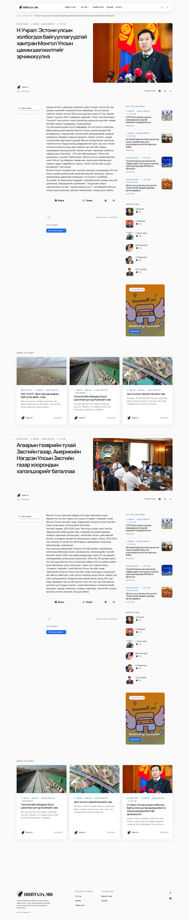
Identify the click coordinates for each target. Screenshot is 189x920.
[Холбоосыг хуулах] (170, 91)
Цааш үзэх (134, 331)
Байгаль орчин (26, 390)
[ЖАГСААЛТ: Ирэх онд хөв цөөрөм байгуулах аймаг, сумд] (42, 371)
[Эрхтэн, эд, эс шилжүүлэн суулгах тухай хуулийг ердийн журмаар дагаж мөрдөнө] (167, 183)
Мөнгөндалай (141, 245)
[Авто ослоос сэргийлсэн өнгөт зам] (148, 371)
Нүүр (18, 16)
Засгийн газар (27, 16)
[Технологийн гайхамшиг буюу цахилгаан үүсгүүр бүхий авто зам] (95, 371)
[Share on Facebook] (159, 91)
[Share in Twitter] (165, 91)
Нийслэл (88, 390)
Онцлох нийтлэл (47, 24)
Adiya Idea (140, 209)
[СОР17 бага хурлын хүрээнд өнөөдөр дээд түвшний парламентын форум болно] (167, 115)
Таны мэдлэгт (81, 393)
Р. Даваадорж (141, 257)
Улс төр (62, 24)
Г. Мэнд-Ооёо (141, 233)
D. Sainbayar (140, 221)
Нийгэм (36, 24)
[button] (162, 7)
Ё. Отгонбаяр (141, 269)
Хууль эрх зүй (132, 182)
